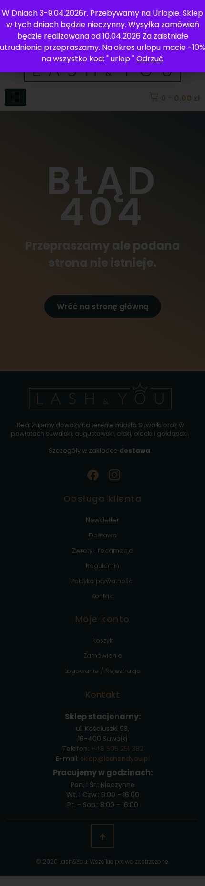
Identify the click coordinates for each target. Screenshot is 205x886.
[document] (102, 443)
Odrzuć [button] (150, 58)
